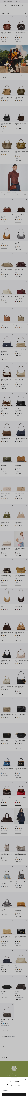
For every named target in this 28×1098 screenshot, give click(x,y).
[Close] (26, 1079)
